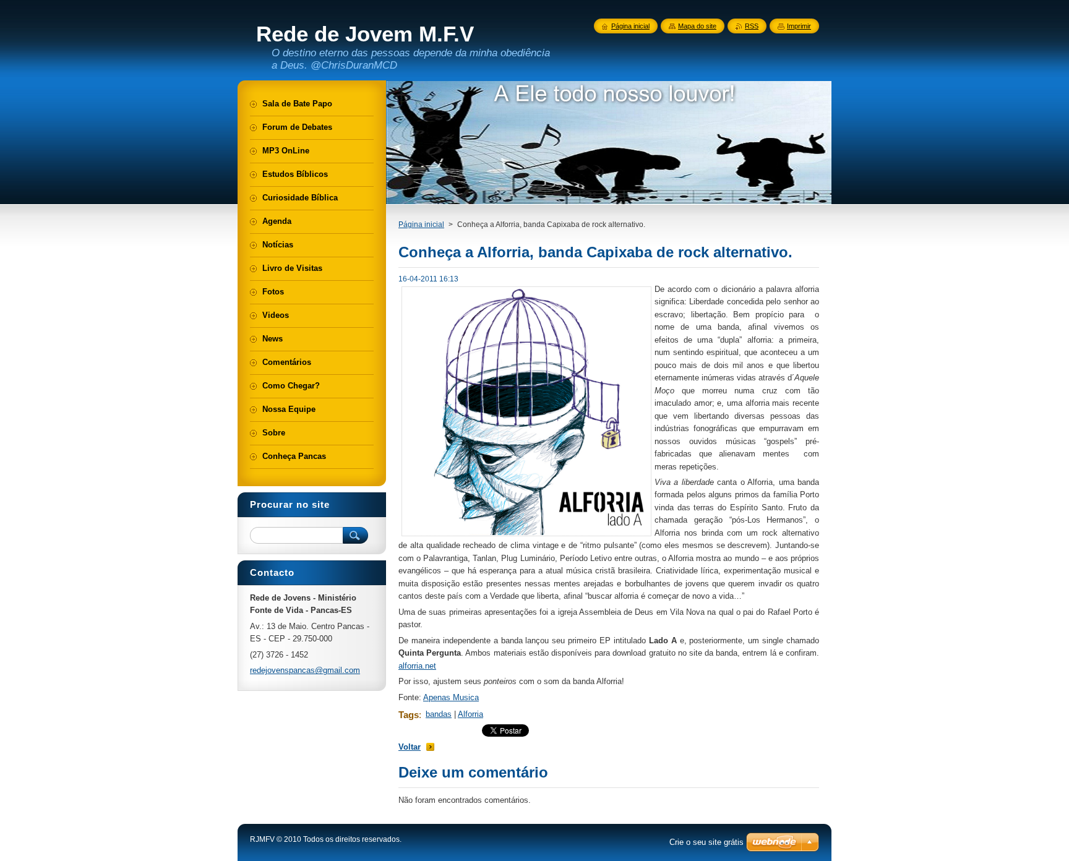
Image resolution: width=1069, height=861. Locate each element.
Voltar (409, 747)
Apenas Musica (451, 697)
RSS (751, 26)
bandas (439, 714)
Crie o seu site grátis (706, 842)
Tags (408, 714)
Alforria (470, 714)
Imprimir (799, 26)
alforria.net (417, 665)
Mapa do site (697, 26)
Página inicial (421, 224)
